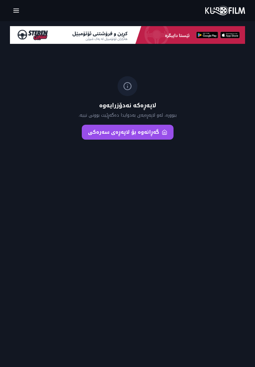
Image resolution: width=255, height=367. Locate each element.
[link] (225, 10)
